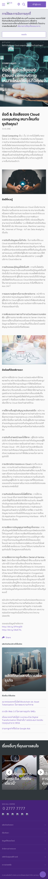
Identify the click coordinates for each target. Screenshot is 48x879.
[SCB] (9, 3)
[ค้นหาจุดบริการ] (18, 4)
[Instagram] (27, 813)
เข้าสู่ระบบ (37, 4)
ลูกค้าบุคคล (6, 42)
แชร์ (7, 90)
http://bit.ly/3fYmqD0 (12, 626)
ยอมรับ (24, 34)
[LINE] (8, 813)
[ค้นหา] (23, 4)
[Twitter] (22, 813)
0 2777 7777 (14, 808)
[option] (19, 772)
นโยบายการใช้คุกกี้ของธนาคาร (28, 26)
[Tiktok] (13, 813)
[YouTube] (17, 813)
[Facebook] (3, 813)
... (12, 42)
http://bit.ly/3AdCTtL (12, 629)
